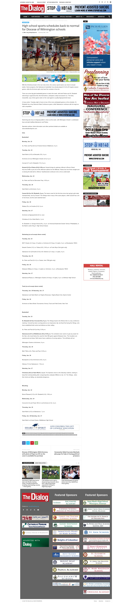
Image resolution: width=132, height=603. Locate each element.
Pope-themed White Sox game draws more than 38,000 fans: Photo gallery (70, 482)
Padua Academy (46, 433)
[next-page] (79, 463)
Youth (46, 16)
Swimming (54, 434)
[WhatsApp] (36, 443)
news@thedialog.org (33, 506)
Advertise (101, 16)
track (59, 434)
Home (25, 16)
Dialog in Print (41, 2)
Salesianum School (68, 433)
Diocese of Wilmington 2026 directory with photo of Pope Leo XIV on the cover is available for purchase (35, 454)
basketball (39, 433)
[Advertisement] (96, 235)
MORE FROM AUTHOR (40, 463)
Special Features (66, 16)
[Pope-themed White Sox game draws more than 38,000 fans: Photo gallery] (71, 472)
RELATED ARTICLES (28, 463)
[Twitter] (108, 2)
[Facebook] (99, 2)
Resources (90, 16)
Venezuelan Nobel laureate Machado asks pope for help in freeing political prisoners (66, 454)
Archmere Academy (31, 433)
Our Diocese (35, 16)
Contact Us (107, 601)
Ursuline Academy (66, 434)
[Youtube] (110, 2)
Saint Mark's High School (57, 433)
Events (55, 16)
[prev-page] (76, 463)
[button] (109, 17)
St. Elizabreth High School (44, 434)
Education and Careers (27, 478)
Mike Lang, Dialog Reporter (30, 32)
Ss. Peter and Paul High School (30, 434)
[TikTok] (105, 2)
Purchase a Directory (65, 2)
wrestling (74, 434)
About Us (79, 16)
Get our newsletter (52, 2)
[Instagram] (102, 2)
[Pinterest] (32, 443)
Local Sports (29, 20)
